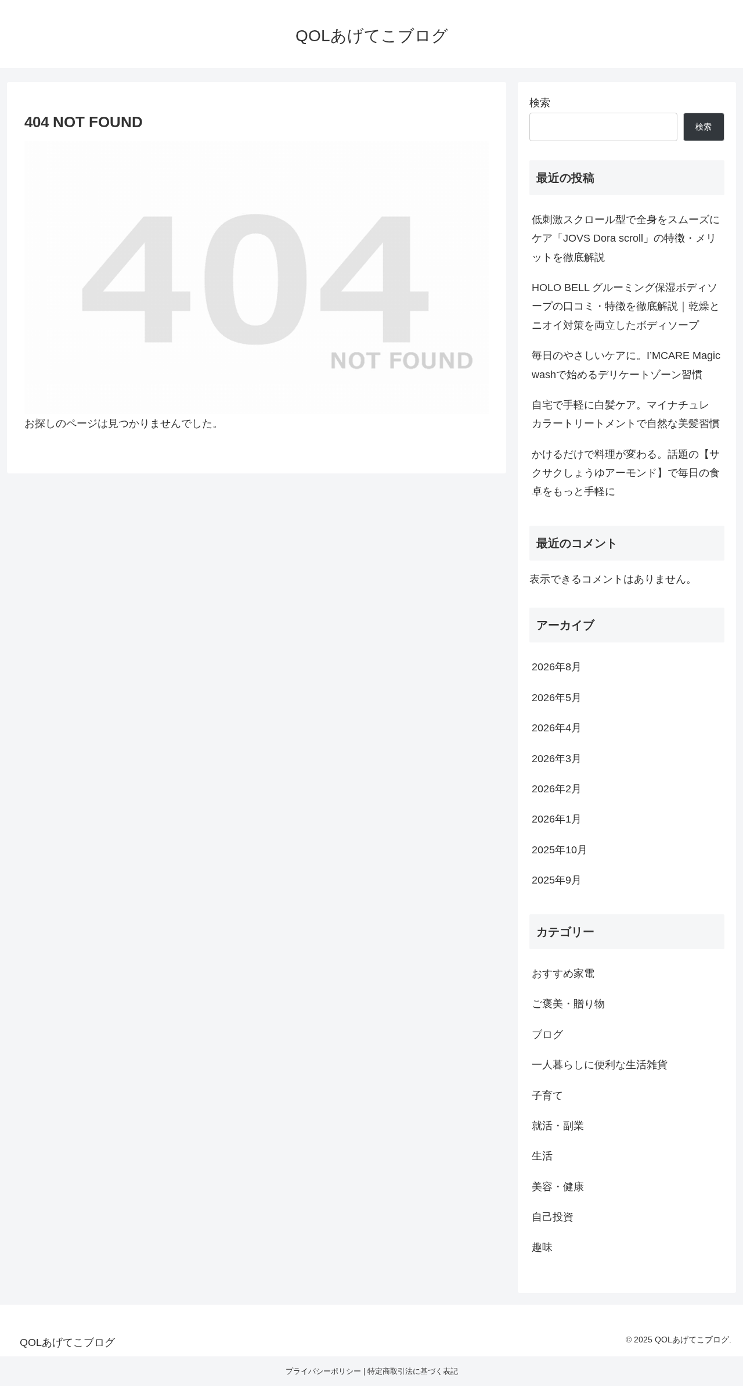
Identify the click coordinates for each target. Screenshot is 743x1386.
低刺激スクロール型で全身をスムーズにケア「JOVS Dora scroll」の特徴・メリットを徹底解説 (626, 238)
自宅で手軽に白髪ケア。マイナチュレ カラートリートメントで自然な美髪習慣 (626, 414)
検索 (539, 103)
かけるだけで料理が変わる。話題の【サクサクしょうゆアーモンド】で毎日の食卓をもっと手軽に (626, 473)
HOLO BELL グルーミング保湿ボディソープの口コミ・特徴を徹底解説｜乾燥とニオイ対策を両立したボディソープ (626, 306)
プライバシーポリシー (323, 1371)
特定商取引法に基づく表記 (412, 1371)
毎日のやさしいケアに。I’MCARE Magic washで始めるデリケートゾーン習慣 (626, 365)
